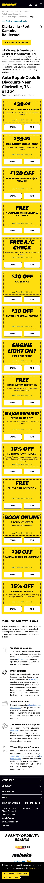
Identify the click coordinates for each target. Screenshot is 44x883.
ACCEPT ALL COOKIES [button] (11, 877)
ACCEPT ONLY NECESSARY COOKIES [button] (15, 873)
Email (13, 127)
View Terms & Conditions (21, 120)
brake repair (34, 680)
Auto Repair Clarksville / (12, 14)
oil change (21, 659)
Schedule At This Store (16, 43)
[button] (21, 877)
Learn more (34, 868)
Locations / (15, 11)
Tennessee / (25, 11)
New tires (14, 730)
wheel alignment (17, 756)
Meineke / (6, 11)
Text (32, 127)
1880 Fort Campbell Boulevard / (15, 17)
